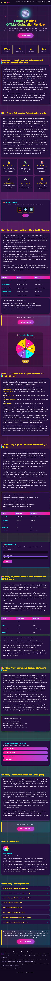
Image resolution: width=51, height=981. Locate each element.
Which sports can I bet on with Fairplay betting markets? (17, 917)
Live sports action (9, 749)
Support (44, 1)
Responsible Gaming (29, 972)
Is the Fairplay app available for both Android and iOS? (17, 898)
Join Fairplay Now (25, 35)
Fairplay (29, 78)
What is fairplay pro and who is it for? (12, 907)
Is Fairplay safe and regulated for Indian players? (15, 922)
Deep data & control (10, 756)
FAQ (49, 1)
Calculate (7, 561)
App (33, 1)
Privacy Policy (20, 972)
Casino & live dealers (10, 752)
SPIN (26, 215)
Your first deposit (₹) (8, 549)
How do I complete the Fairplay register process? (15, 888)
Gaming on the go (9, 759)
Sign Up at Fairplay (25, 829)
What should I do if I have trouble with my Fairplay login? (17, 893)
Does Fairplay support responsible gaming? (14, 912)
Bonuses (24, 1)
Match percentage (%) (8, 555)
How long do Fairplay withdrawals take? (13, 902)
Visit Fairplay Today (26, 941)
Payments (38, 1)
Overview (18, 1)
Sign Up (29, 1)
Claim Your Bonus (26, 322)
